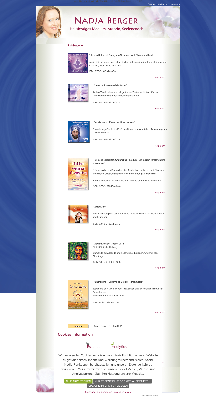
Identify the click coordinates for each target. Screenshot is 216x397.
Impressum (175, 4)
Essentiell (94, 346)
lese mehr (159, 76)
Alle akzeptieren (78, 381)
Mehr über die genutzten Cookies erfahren (108, 391)
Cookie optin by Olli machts (150, 395)
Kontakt (165, 4)
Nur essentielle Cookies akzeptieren (122, 381)
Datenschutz (154, 4)
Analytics (119, 346)
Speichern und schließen (108, 385)
